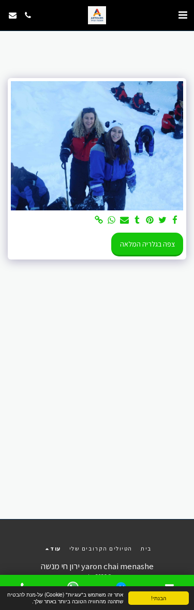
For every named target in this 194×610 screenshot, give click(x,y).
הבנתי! (158, 598)
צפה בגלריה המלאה (147, 244)
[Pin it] (150, 220)
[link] (99, 220)
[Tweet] (162, 220)
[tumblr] (137, 220)
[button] (182, 15)
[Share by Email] (124, 220)
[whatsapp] (111, 220)
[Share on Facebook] (175, 220)
